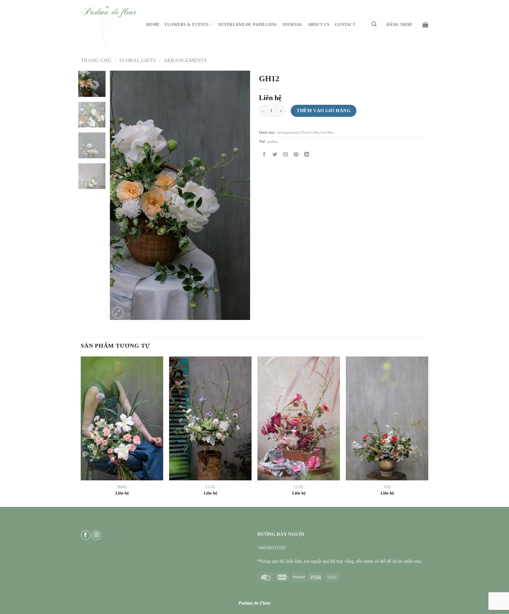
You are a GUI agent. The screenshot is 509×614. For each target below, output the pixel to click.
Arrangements (185, 60)
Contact (345, 24)
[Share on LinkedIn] (307, 155)
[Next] (239, 195)
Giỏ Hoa (327, 132)
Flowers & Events (187, 24)
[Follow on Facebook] (85, 535)
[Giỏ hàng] (425, 24)
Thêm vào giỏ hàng (324, 110)
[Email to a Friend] (285, 155)
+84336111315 (271, 547)
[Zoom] (117, 312)
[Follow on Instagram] (96, 535)
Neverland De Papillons (247, 24)
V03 (387, 486)
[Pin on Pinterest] (296, 155)
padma (272, 142)
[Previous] (120, 195)
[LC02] (298, 418)
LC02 (298, 486)
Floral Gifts (137, 60)
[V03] (387, 418)
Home (152, 24)
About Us (318, 24)
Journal (292, 24)
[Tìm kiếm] (373, 24)
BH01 (122, 486)
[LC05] (210, 418)
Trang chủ (96, 60)
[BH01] (122, 418)
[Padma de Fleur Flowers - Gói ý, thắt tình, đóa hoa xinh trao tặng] (109, 27)
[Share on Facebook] (264, 155)
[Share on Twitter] (275, 155)
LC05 (210, 486)
